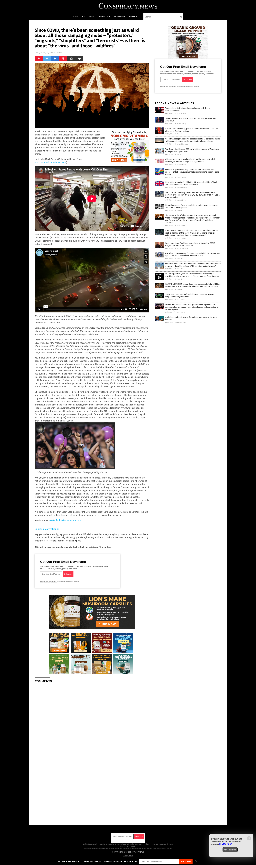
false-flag (70, 537)
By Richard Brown (180, 164)
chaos (79, 534)
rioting (128, 537)
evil (62, 537)
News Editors (56, 53)
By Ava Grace (179, 210)
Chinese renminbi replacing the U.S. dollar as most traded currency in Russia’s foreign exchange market (190, 160)
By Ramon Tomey (180, 124)
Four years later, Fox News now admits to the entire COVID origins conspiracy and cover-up (190, 244)
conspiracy (104, 17)
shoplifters (40, 540)
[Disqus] (92, 718)
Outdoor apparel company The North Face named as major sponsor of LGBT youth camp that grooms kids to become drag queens (192, 172)
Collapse (103, 534)
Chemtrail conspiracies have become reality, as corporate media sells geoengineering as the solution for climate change (192, 140)
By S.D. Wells (179, 154)
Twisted (61, 540)
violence (70, 540)
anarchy (54, 534)
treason (133, 17)
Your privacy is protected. (48, 581)
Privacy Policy (128, 856)
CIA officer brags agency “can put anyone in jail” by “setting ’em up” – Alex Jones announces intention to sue (192, 254)
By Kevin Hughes (180, 113)
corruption (119, 17)
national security (103, 537)
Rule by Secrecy (140, 537)
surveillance (79, 17)
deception (137, 534)
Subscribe (186, 861)
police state (118, 537)
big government (67, 534)
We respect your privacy (114, 848)
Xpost (78, 540)
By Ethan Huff (179, 258)
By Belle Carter (180, 134)
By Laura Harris (180, 299)
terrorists (51, 540)
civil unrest (92, 534)
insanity (90, 537)
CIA (84, 534)
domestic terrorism (50, 537)
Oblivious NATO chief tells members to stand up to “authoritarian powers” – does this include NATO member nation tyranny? (193, 265)
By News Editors (180, 225)
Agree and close (230, 850)
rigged (92, 17)
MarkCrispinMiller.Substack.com (50, 162)
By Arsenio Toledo (181, 187)
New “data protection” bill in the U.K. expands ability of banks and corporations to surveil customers (191, 183)
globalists (80, 537)
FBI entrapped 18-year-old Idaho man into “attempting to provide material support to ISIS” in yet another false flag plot (192, 275)
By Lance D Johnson (181, 144)
